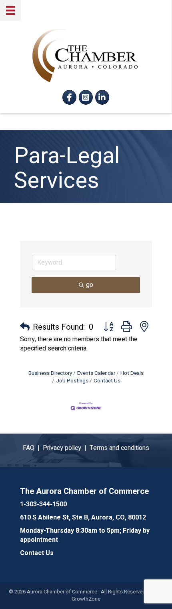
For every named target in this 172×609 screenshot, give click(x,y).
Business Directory (50, 373)
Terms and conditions (119, 448)
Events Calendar (96, 373)
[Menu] (10, 10)
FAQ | (33, 448)
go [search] (89, 285)
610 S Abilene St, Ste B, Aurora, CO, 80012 (83, 517)
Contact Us (107, 381)
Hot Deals (132, 373)
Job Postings (72, 381)
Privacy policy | (66, 448)
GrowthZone (86, 599)
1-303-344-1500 (43, 504)
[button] (25, 327)
